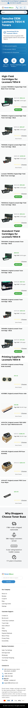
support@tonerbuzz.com (11, 683)
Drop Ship (4, 660)
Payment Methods (7, 633)
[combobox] (14, 12)
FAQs (3, 628)
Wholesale (5, 655)
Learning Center (6, 603)
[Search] (25, 12)
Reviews (4, 596)
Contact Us (5, 615)
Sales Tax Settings (7, 650)
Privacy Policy (5, 638)
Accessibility (5, 641)
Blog (3, 601)
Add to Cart (18, 109)
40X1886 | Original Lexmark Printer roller (14, 393)
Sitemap (4, 606)
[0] (20, 7)
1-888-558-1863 (8, 676)
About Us (4, 593)
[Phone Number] (17, 7)
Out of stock (18, 138)
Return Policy (5, 636)
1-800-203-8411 (8, 673)
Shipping (4, 631)
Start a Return (6, 625)
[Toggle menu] (24, 7)
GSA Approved (6, 652)
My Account (5, 618)
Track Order (5, 623)
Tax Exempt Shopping (8, 658)
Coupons (4, 598)
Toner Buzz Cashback (8, 620)
